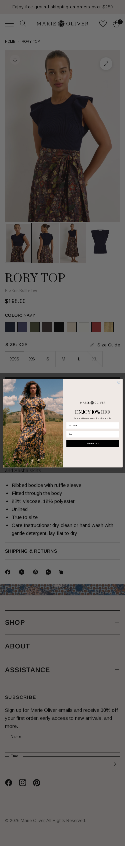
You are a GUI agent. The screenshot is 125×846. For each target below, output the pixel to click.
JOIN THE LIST (92, 443)
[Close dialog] (118, 382)
